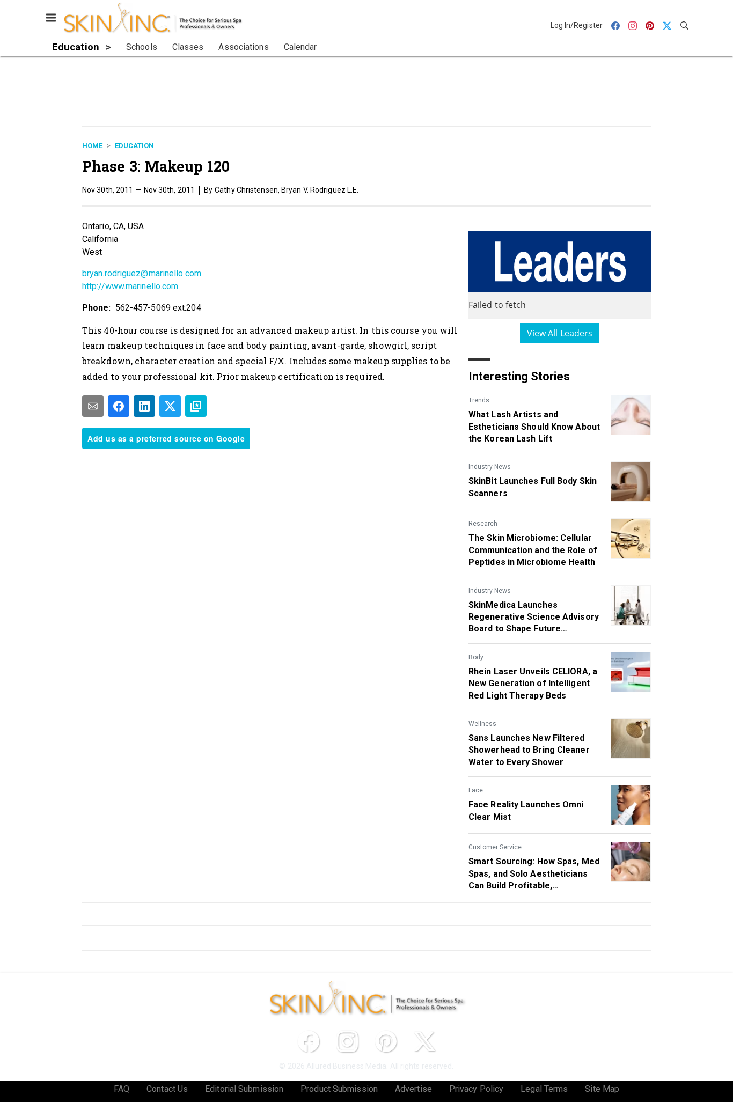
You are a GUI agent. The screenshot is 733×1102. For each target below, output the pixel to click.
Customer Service (495, 847)
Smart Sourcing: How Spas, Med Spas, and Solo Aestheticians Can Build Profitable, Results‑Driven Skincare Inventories (533, 874)
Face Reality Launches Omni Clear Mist (526, 810)
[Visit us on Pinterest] (386, 1041)
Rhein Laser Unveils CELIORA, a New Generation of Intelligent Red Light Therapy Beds (532, 683)
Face (475, 790)
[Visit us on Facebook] (308, 1041)
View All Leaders (560, 333)
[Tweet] (170, 406)
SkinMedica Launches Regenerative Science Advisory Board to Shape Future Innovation (533, 617)
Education (134, 146)
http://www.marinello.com (130, 286)
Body (475, 657)
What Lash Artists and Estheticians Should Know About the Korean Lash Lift (534, 426)
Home (92, 146)
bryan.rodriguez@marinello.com (141, 273)
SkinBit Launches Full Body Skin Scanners (532, 487)
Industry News (489, 467)
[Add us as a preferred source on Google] (196, 406)
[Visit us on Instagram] (347, 1041)
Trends (478, 400)
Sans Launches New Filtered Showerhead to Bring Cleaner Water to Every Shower (529, 750)
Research (482, 523)
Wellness (482, 724)
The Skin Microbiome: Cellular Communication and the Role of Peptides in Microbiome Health (532, 550)
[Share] (118, 406)
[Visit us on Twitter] (424, 1041)
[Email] (93, 406)
